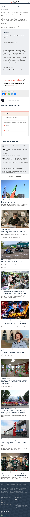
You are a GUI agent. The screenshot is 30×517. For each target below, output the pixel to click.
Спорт (2, 259)
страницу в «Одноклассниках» (12, 82)
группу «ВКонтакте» (9, 80)
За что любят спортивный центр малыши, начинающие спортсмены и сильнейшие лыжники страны (14, 413)
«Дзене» (16, 85)
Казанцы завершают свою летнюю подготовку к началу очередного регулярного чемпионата (14, 476)
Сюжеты (6, 113)
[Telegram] (12, 94)
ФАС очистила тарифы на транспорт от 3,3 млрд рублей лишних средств (14, 172)
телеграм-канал (19, 79)
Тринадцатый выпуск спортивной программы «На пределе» (13, 325)
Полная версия (5, 511)
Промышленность (5, 408)
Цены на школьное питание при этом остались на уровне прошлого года (14, 383)
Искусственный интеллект (10, 129)
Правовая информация (6, 504)
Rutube (11, 85)
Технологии (4, 229)
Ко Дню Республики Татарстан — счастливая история (14, 353)
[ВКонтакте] (3, 94)
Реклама (3, 502)
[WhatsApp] (9, 94)
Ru (16, 500)
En (18, 500)
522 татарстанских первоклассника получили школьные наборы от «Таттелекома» (14, 154)
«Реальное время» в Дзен (14, 100)
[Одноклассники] (6, 94)
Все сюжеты (15, 133)
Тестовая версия (5, 512)
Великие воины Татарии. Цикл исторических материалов (15, 124)
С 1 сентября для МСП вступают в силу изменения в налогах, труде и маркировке (13, 167)
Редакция (3, 500)
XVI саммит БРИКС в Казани (11, 118)
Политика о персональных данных (7, 506)
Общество (3, 199)
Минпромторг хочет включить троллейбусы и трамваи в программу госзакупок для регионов (14, 158)
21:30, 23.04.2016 (4, 9)
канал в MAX (19, 80)
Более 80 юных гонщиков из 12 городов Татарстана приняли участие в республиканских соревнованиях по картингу (14, 264)
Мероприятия (4, 438)
